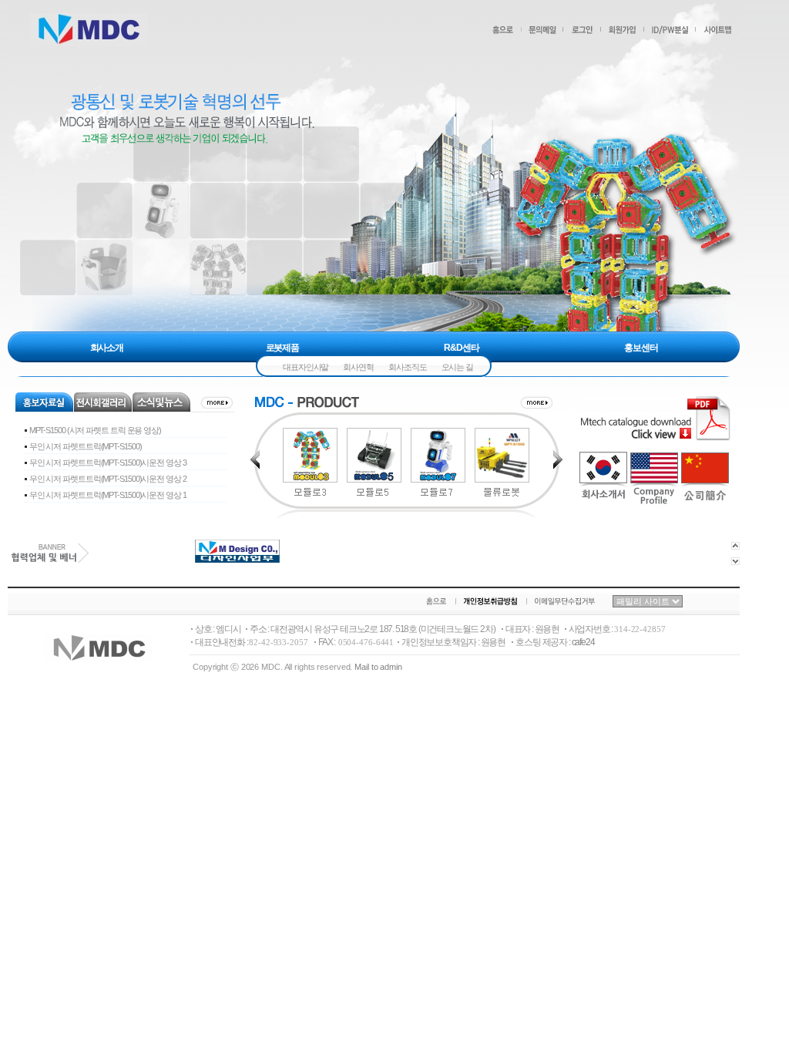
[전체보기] (216, 405)
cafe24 (583, 642)
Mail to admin (378, 666)
